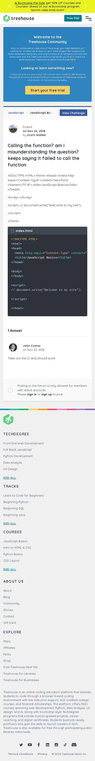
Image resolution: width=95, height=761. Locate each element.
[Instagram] (56, 745)
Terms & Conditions (20, 754)
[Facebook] (39, 745)
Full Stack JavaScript (17, 449)
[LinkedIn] (47, 745)
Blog (6, 597)
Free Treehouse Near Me (20, 667)
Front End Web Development (23, 443)
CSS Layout (11, 560)
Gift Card (9, 622)
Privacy (42, 754)
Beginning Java (14, 515)
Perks (7, 654)
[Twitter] (21, 745)
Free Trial (73, 18)
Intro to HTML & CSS (17, 547)
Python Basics (13, 554)
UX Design (10, 469)
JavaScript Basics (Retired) (50, 112)
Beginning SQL (13, 508)
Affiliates (9, 647)
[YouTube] (30, 745)
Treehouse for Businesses (21, 680)
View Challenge (73, 113)
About (7, 590)
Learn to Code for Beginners (23, 495)
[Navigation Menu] (89, 18)
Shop (7, 660)
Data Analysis (12, 462)
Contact (8, 616)
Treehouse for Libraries (19, 673)
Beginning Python (15, 502)
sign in (31, 394)
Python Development (18, 456)
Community (11, 603)
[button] (10, 6)
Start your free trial (47, 90)
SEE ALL (9, 477)
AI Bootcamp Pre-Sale (30, 3)
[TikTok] (65, 745)
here (73, 59)
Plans (6, 641)
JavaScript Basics (15, 541)
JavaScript (16, 112)
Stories (8, 610)
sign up (46, 394)
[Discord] (74, 745)
